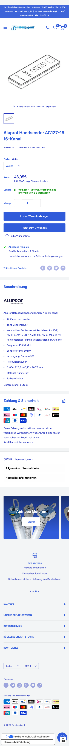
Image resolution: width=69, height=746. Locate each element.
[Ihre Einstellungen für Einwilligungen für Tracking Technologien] (63, 740)
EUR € (28, 666)
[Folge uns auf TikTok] (39, 685)
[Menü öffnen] (5, 27)
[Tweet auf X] (56, 268)
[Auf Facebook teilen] (42, 268)
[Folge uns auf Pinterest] (26, 685)
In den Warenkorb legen (34, 216)
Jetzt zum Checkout (35, 227)
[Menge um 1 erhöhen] (37, 203)
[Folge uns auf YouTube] (32, 685)
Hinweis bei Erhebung (17, 742)
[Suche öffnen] (48, 28)
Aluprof (9, 147)
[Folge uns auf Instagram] (19, 685)
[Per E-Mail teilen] (63, 268)
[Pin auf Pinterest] (49, 268)
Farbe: (11, 159)
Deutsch (9, 666)
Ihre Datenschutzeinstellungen (31, 736)
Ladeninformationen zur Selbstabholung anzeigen (35, 256)
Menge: (8, 203)
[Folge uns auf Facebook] (6, 685)
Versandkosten (39, 181)
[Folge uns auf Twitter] (12, 685)
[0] (62, 27)
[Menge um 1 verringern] (18, 203)
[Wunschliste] (55, 28)
